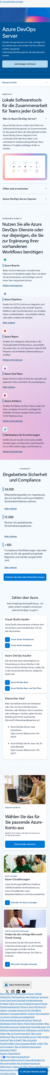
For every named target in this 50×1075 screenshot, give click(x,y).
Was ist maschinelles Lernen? (24, 1036)
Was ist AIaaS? (15, 1040)
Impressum (35, 1063)
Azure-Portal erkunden (19, 984)
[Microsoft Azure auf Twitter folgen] (7, 991)
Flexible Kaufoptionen (9, 1006)
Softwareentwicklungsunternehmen (16, 1020)
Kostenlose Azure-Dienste (35, 1003)
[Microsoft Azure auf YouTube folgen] (23, 991)
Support (31, 1013)
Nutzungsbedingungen (39, 1066)
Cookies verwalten (20, 1066)
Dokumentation (37, 1023)
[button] (25, 82)
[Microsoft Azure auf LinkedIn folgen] (18, 991)
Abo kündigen (23, 1063)
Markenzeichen (7, 1070)
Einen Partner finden (21, 1023)
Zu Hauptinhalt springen (11, 1)
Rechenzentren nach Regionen (25, 997)
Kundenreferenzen (34, 1000)
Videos (3, 1033)
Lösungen (12, 1010)
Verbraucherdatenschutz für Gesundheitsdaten (21, 1060)
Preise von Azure (16, 1003)
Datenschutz (5, 1066)
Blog (47, 1023)
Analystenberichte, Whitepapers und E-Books (29, 1030)
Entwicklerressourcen (9, 1026)
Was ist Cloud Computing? (18, 1033)
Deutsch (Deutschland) (10, 1053)
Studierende (25, 1026)
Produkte (4, 1003)
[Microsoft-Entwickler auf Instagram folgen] (12, 991)
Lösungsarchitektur (18, 1013)
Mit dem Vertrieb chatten (34, 1071)
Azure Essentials (18, 1000)
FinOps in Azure (27, 1006)
